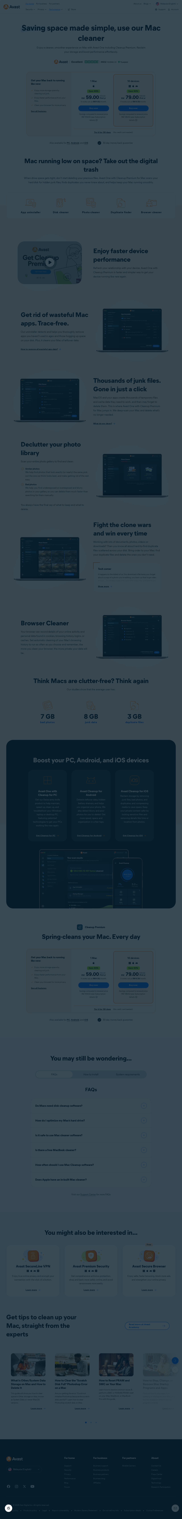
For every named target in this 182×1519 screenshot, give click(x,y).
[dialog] (91, 759)
